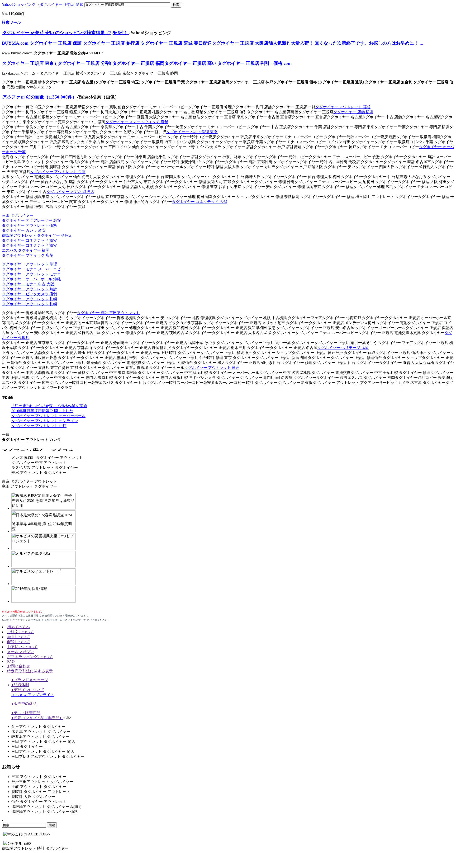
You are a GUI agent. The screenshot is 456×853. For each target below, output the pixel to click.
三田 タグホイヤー (17, 215)
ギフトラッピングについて (30, 657)
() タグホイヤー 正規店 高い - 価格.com (147, 63)
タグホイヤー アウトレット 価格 (29, 225)
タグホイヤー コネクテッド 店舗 (199, 202)
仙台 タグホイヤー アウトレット (38, 802)
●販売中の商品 (24, 704)
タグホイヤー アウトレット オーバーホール (48, 416)
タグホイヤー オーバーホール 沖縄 (31, 279)
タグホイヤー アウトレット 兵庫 (58, 172)
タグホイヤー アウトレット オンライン (44, 421)
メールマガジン (20, 652)
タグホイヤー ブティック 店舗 (27, 255)
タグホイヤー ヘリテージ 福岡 (343, 348)
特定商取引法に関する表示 (30, 671)
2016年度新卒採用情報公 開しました (42, 411)
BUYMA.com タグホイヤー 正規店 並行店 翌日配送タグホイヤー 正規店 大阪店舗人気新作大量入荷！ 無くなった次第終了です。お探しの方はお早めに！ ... (212, 43)
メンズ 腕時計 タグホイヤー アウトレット (47, 458)
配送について (18, 642)
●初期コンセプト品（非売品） (37, 718)
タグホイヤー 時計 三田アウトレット (108, 313)
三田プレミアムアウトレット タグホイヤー (48, 756)
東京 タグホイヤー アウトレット (29, 481)
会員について (18, 637)
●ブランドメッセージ (29, 680)
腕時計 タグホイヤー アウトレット (40, 792)
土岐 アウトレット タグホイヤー (38, 787)
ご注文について (20, 632)
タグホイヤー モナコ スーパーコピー (33, 269)
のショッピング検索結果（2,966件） (65, 32)
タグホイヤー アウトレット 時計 (29, 289)
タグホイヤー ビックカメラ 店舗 (29, 294)
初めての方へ (18, 627)
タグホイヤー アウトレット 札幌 (29, 299)
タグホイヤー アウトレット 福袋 (342, 107)
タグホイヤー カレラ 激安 (24, 230)
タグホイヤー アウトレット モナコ (31, 274)
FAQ (11, 662)
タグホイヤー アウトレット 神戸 (211, 368)
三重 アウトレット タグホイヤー (38, 777)
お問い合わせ (18, 666)
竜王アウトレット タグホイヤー (38, 727)
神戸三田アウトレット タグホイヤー (42, 782)
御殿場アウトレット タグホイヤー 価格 (44, 812)
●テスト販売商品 (25, 713)
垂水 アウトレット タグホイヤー (38, 473)
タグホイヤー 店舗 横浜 (353, 112)
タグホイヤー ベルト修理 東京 (192, 132)
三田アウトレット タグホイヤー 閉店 (42, 751)
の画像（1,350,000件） (39, 96)
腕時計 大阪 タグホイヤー (33, 797)
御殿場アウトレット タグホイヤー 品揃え (37, 235)
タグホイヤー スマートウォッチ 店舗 (136, 122)
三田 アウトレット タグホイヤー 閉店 (43, 742)
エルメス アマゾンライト (32, 695)
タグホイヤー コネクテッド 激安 (29, 240)
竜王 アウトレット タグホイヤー (29, 486)
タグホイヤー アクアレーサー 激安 (31, 220)
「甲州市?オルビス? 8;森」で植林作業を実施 (49, 406)
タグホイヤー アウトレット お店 (38, 426)
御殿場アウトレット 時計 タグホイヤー (35, 848)
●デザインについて (27, 690)
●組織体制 (20, 685)
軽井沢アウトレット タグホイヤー (40, 737)
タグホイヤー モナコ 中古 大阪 (28, 284)
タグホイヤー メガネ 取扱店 (70, 192)
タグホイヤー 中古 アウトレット (38, 463)
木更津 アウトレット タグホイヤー (40, 732)
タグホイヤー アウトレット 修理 (29, 264)
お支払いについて (22, 647)
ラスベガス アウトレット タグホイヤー (44, 468)
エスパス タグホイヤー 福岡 (25, 250)
